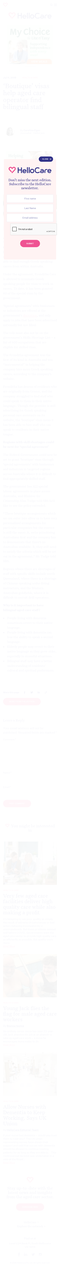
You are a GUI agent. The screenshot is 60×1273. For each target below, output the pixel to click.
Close (45, 159)
